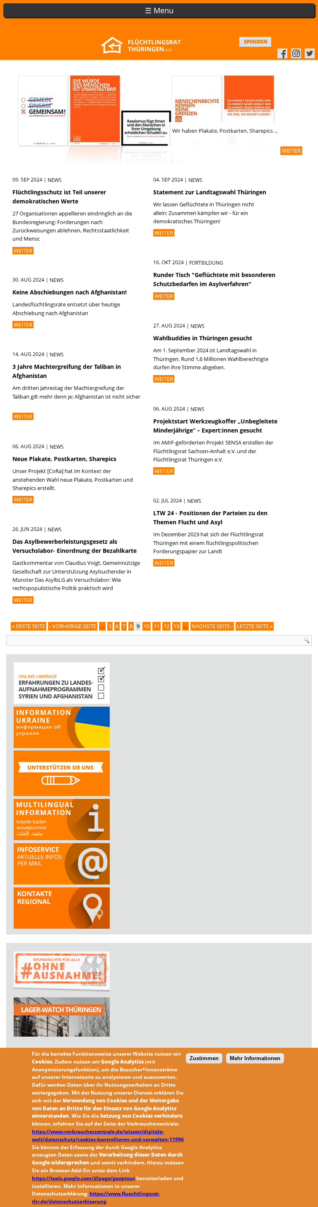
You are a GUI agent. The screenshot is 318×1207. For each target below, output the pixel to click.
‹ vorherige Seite (72, 626)
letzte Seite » (254, 626)
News (55, 180)
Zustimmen (204, 1058)
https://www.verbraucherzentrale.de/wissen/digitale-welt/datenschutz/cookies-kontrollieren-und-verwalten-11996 (108, 1135)
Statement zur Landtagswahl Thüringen (209, 192)
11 (156, 626)
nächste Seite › (212, 626)
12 (166, 626)
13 (176, 626)
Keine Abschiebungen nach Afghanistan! (69, 292)
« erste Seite (28, 626)
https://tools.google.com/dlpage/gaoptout (83, 1178)
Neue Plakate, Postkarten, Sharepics (64, 459)
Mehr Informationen (255, 1058)
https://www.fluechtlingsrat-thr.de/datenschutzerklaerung (96, 1197)
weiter (291, 150)
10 (146, 626)
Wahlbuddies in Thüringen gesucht (202, 338)
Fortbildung (206, 262)
